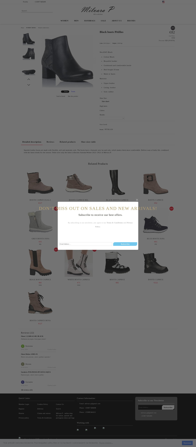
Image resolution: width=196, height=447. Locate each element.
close (137, 200)
